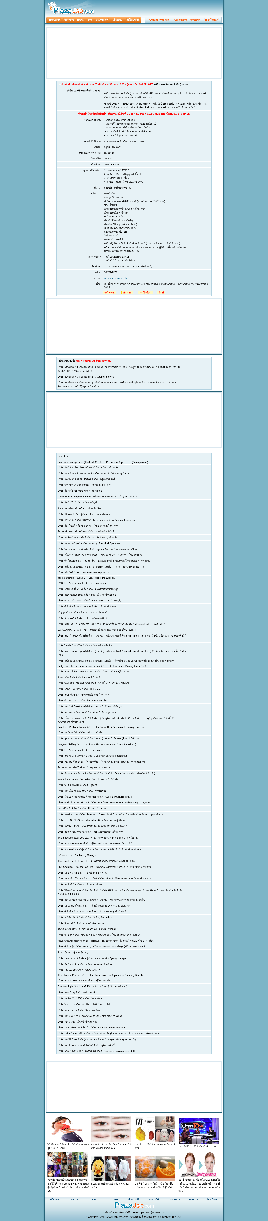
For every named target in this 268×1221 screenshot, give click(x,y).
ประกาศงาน (180, 19)
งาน (90, 19)
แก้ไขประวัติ (133, 19)
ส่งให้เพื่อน (145, 292)
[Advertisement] (77, 53)
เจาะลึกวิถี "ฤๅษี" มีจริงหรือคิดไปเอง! (198, 1146)
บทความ (193, 1199)
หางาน (80, 19)
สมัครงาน (69, 19)
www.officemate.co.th (115, 278)
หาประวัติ (195, 19)
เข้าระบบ (117, 19)
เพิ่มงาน (127, 292)
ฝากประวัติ (54, 19)
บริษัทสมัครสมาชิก (159, 19)
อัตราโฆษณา (211, 19)
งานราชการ (102, 19)
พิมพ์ (161, 292)
